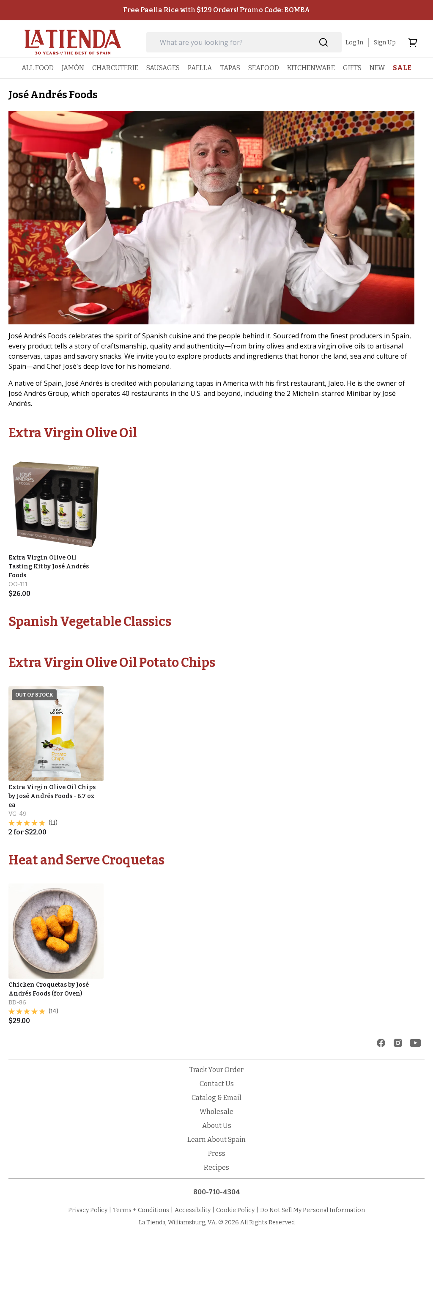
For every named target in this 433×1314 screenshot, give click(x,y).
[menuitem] (38, 68)
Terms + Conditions (141, 1210)
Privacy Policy (87, 1210)
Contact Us (217, 1084)
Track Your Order (216, 1070)
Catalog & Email (216, 1098)
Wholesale (216, 1112)
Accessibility (193, 1210)
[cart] (413, 42)
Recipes (216, 1167)
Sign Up (385, 42)
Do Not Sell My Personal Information (312, 1210)
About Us (216, 1126)
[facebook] (381, 1043)
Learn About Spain (216, 1140)
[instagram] (398, 1043)
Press (216, 1153)
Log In (354, 42)
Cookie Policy (235, 1210)
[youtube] (415, 1043)
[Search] (323, 42)
